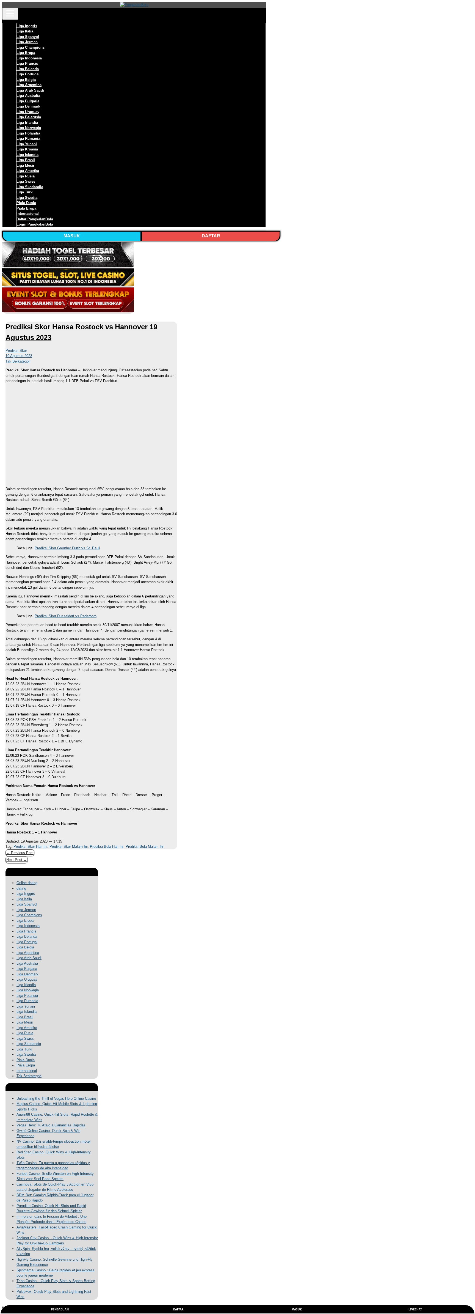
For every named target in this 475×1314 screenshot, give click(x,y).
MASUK (71, 236)
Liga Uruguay (27, 112)
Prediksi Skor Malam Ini (68, 846)
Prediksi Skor (16, 351)
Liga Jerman (27, 42)
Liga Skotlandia (29, 187)
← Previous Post (20, 853)
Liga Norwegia (28, 128)
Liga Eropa (25, 53)
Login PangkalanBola (34, 224)
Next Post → (16, 860)
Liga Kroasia (27, 149)
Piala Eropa (26, 208)
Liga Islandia (27, 155)
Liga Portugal (28, 74)
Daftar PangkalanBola (34, 219)
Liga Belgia (26, 80)
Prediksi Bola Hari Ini (106, 846)
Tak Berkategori (18, 361)
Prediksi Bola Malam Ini (145, 846)
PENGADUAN (60, 1309)
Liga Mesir (25, 165)
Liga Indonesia (29, 58)
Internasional (27, 214)
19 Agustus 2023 (18, 356)
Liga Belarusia (28, 117)
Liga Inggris (26, 26)
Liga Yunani (26, 144)
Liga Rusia (25, 176)
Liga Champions (30, 47)
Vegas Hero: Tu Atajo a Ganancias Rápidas (50, 1125)
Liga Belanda (27, 69)
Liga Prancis (27, 63)
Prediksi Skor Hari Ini (30, 846)
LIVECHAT (415, 1309)
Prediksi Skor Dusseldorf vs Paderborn (65, 616)
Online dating (26, 883)
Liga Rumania (28, 138)
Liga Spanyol (27, 37)
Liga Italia (24, 31)
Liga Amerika (27, 171)
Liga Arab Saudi (30, 90)
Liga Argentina (29, 85)
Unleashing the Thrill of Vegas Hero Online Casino (56, 1098)
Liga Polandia (28, 133)
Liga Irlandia (27, 122)
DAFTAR (211, 236)
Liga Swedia (26, 198)
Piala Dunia (26, 203)
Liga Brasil (25, 160)
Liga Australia (28, 96)
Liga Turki (25, 192)
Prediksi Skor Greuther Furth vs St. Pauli (67, 548)
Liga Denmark (28, 106)
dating (21, 888)
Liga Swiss (25, 181)
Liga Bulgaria (27, 101)
